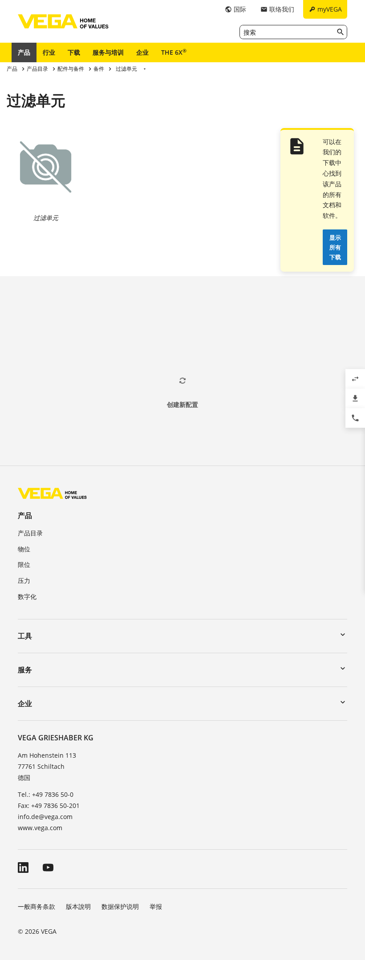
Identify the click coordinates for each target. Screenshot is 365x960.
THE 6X (174, 52)
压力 (24, 580)
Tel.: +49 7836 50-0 (45, 794)
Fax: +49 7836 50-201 (49, 805)
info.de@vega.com (45, 816)
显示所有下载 (335, 247)
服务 (25, 670)
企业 (142, 52)
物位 (24, 549)
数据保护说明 (120, 906)
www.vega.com (40, 827)
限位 (24, 564)
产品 (24, 52)
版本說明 (78, 906)
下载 (74, 52)
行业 (49, 52)
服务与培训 (108, 52)
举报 (156, 906)
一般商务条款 (36, 906)
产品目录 (30, 533)
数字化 (27, 596)
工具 (25, 636)
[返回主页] (52, 492)
